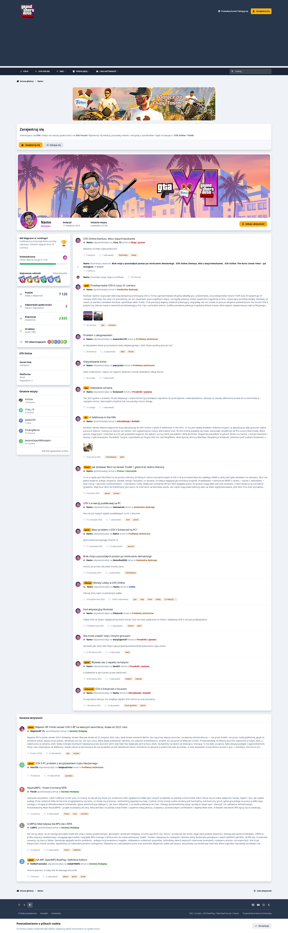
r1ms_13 (29, 409)
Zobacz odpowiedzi (34, 307)
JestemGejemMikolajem (38, 440)
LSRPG (33, 827)
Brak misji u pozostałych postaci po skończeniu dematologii (143, 263)
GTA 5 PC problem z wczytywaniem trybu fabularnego (66, 763)
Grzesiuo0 (118, 391)
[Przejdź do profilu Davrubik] (59, 342)
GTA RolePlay (208, 913)
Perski (33, 791)
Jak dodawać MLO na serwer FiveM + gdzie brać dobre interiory (128, 467)
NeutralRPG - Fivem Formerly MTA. (47, 787)
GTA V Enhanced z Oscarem (111, 689)
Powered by (257, 913)
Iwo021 (116, 666)
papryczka (118, 365)
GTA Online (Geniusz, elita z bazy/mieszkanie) (109, 238)
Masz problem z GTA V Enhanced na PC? (114, 529)
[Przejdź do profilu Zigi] (52, 342)
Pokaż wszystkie (60, 273)
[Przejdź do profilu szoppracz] (56, 342)
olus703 (34, 767)
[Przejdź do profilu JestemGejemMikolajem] (21, 441)
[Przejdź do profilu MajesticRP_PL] (22, 729)
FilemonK (118, 613)
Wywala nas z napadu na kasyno (110, 662)
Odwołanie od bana (101, 387)
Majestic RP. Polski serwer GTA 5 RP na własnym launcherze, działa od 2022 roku (81, 727)
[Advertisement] (144, 45)
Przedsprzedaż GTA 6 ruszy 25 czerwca (113, 285)
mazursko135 (120, 339)
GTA (191, 913)
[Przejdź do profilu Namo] (78, 240)
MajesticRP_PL (37, 731)
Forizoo (29, 399)
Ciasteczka (56, 913)
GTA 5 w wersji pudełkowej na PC (102, 503)
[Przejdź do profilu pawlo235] (21, 420)
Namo (89, 242)
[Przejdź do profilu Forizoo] (21, 400)
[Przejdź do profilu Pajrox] (62, 342)
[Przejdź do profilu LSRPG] (22, 825)
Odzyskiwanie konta (94, 361)
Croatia (198, 913)
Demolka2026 (120, 560)
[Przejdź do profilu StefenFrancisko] (22, 861)
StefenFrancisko (38, 863)
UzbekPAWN (73, 863)
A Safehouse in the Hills (102, 417)
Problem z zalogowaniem (97, 335)
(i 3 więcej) (169, 599)
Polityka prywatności (27, 913)
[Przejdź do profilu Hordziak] (49, 342)
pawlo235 (30, 419)
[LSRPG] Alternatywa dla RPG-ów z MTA (49, 824)
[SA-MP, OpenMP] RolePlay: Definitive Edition (61, 859)
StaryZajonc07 (120, 639)
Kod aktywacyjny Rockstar (98, 609)
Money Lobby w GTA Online (109, 582)
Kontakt (44, 913)
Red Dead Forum (223, 913)
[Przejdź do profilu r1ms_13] (21, 410)
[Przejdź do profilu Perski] (22, 789)
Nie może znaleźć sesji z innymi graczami (106, 635)
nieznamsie (118, 507)
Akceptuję (263, 925)
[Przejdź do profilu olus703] (22, 765)
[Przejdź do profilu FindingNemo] (21, 431)
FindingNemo (32, 430)
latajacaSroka (65, 767)
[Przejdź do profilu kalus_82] (65, 342)
